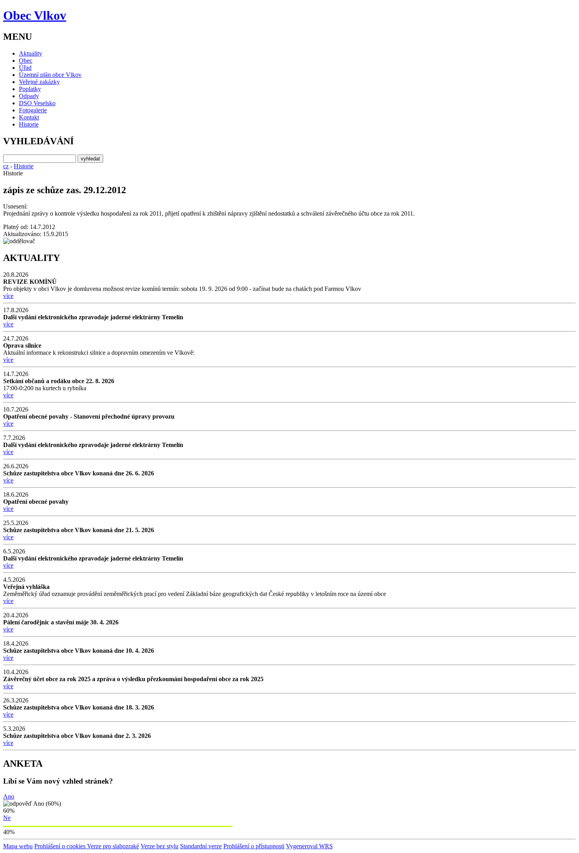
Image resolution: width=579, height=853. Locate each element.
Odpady (29, 96)
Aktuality (30, 53)
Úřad (25, 67)
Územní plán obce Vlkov (50, 74)
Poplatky (30, 89)
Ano (8, 796)
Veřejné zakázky (39, 81)
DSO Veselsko (37, 103)
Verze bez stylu (159, 846)
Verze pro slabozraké (113, 846)
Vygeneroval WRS (309, 846)
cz (6, 166)
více (8, 295)
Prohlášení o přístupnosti (253, 846)
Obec (25, 60)
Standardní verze (201, 846)
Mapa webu (18, 846)
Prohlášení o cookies (60, 846)
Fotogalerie (33, 110)
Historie (29, 124)
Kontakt (29, 117)
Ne (7, 817)
